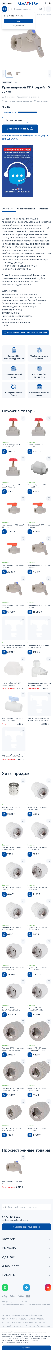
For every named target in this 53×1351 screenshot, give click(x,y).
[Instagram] (48, 1287)
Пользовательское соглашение (39, 1304)
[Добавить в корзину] (4, 451)
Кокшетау (40, 1322)
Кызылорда (18, 1326)
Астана (31, 1319)
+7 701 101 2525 (11, 1217)
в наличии (7, 82)
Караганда (28, 1322)
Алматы (22, 1319)
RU (8, 3)
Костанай (6, 1326)
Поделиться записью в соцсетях (18, 101)
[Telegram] (26, 1287)
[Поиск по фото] (40, 9)
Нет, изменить (18, 26)
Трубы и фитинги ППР (44, 14)
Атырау (40, 1319)
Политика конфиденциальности (13, 1304)
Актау (5, 1319)
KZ (11, 3)
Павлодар (30, 1326)
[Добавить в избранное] (23, 418)
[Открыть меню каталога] (4, 9)
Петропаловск (43, 1326)
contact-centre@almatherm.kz (15, 1220)
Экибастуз (16, 1322)
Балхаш (5, 1322)
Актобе (13, 1319)
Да (18, 21)
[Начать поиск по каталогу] (11, 9)
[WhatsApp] (5, 1287)
